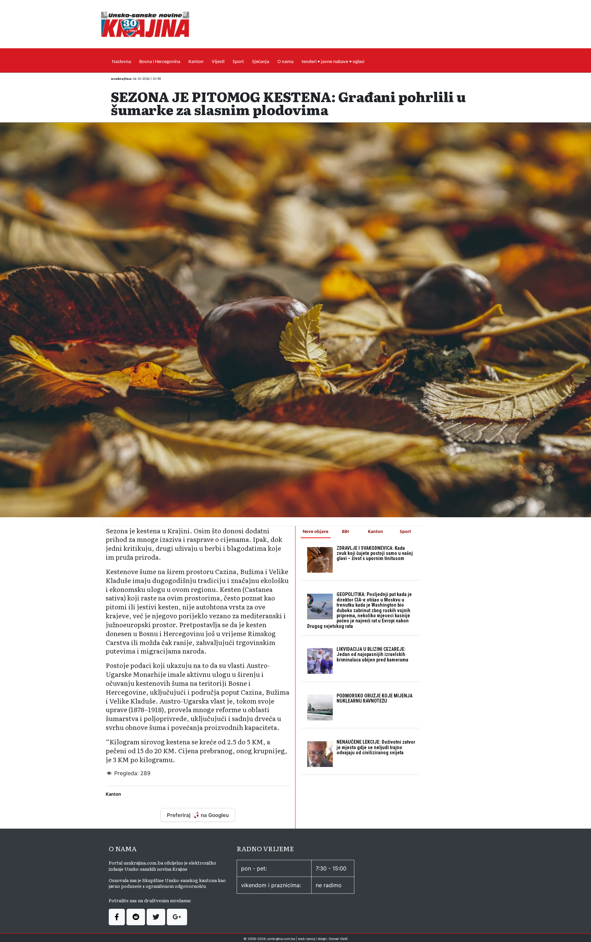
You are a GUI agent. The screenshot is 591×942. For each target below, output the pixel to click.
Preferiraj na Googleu (198, 815)
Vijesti (218, 61)
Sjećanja (260, 61)
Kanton (195, 61)
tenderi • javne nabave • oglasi (333, 61)
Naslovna (121, 61)
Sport (238, 61)
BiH (345, 531)
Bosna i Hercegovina (159, 61)
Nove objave (315, 531)
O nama (285, 61)
